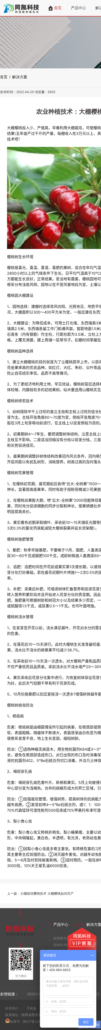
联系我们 (11, 1008)
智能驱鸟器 (61, 938)
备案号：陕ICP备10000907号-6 (33, 1021)
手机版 (31, 1008)
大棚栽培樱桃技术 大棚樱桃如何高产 (47, 893)
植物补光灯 (61, 945)
